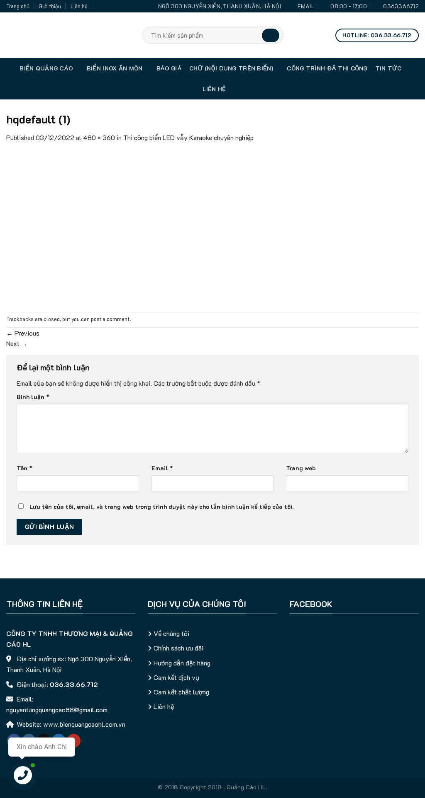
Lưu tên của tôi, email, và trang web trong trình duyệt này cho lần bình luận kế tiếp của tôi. (161, 506)
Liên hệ (79, 6)
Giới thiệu (50, 6)
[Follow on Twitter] (59, 741)
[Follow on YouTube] (74, 741)
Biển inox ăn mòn (115, 68)
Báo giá (169, 68)
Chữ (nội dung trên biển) (231, 68)
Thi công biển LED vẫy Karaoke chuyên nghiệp (188, 137)
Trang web (301, 468)
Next (17, 343)
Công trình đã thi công (327, 68)
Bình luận (33, 397)
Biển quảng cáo (46, 68)
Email (162, 468)
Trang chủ (17, 6)
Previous (22, 333)
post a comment (110, 319)
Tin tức (388, 68)
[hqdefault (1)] (105, 226)
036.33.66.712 (74, 684)
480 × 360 (99, 137)
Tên (24, 468)
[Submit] (270, 35)
